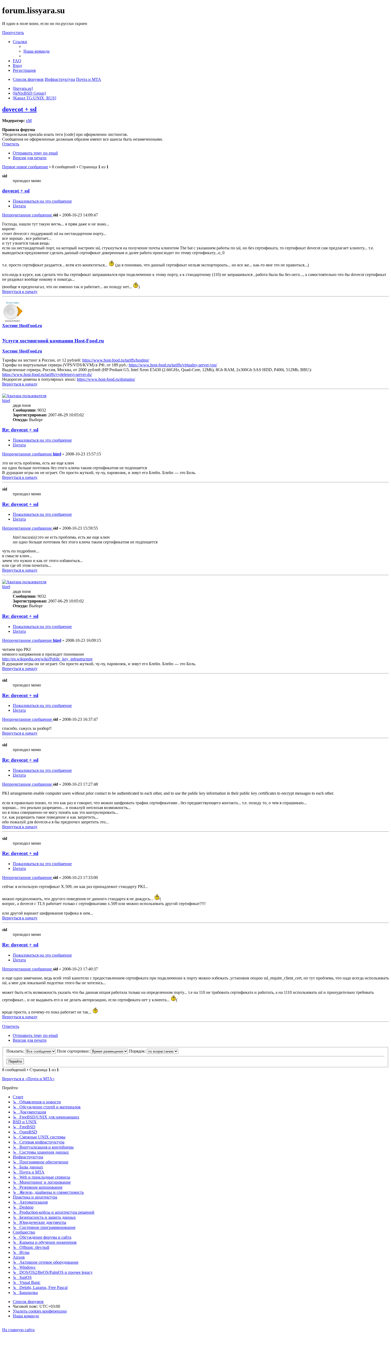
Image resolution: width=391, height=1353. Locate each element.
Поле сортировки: (74, 1051)
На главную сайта (18, 1329)
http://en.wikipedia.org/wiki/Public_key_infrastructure (47, 659)
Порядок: (138, 1051)
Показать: (15, 1051)
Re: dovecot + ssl (20, 430)
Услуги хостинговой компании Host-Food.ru (53, 341)
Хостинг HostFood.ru (22, 325)
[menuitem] (36, 51)
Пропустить (13, 32)
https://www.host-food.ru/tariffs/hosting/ (115, 360)
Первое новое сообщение (25, 167)
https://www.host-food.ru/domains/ (106, 379)
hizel (6, 400)
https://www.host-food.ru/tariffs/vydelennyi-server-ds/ (47, 374)
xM (29, 120)
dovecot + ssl (19, 109)
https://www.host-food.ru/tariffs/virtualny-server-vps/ (173, 365)
